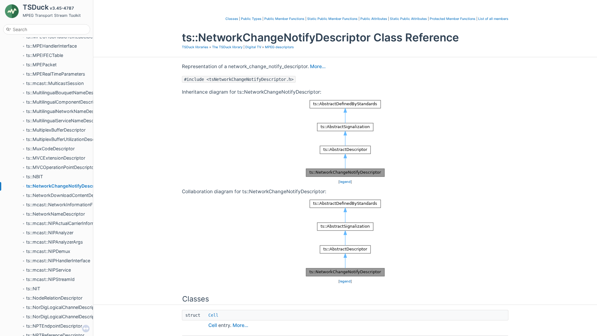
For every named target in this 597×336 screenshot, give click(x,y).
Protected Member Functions (452, 19)
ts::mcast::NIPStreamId (50, 279)
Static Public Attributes (408, 19)
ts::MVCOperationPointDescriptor (61, 167)
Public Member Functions (284, 19)
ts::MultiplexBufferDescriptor (56, 130)
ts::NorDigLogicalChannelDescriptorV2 (66, 316)
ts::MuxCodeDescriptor (50, 148)
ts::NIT (33, 288)
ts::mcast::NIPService (48, 270)
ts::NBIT (34, 176)
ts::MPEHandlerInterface (51, 46)
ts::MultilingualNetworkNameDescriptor (67, 111)
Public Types (251, 19)
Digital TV (253, 47)
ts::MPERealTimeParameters (55, 74)
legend (345, 182)
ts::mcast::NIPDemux (48, 251)
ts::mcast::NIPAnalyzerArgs (54, 242)
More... (318, 66)
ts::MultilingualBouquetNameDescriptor (66, 92)
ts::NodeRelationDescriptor (54, 298)
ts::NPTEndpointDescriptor (54, 326)
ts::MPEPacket (41, 64)
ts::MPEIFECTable (44, 55)
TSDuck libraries (195, 47)
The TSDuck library (227, 47)
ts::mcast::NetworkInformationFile (61, 204)
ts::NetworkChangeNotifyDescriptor (65, 186)
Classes (231, 19)
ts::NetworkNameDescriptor (55, 214)
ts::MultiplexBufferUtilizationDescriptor (66, 139)
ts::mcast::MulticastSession (55, 83)
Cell (213, 315)
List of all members (493, 19)
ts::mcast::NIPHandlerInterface (58, 260)
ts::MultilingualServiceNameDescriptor (65, 120)
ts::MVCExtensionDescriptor (55, 158)
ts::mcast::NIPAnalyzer (49, 232)
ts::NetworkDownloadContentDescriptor (68, 195)
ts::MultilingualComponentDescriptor (64, 102)
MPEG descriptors (279, 47)
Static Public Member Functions (332, 19)
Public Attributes (373, 19)
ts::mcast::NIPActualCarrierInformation (66, 223)
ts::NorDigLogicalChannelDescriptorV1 (66, 307)
